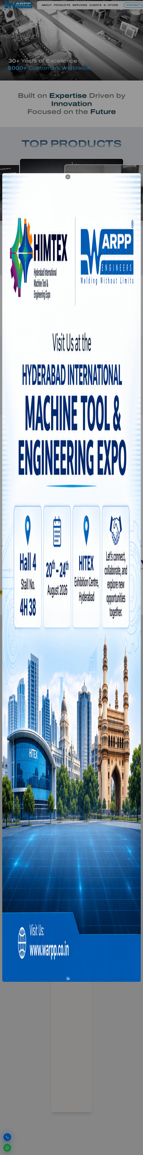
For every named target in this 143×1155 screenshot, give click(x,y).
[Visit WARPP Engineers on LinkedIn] (137, 978)
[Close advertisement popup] (137, 176)
